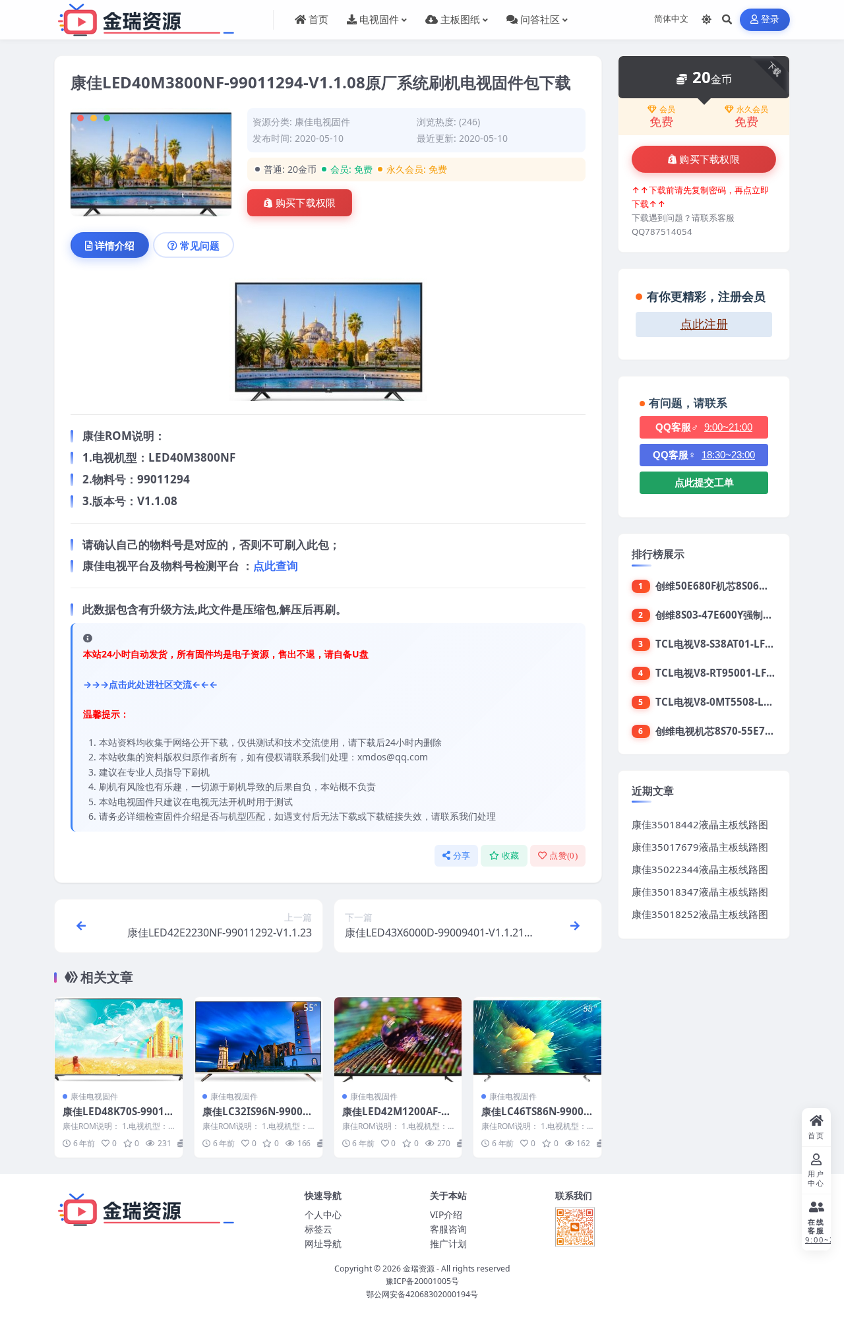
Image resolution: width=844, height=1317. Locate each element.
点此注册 (704, 324)
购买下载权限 (306, 203)
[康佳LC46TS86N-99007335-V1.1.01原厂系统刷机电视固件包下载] (537, 1039)
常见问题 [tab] (200, 245)
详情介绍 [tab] (115, 245)
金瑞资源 (419, 1268)
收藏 (511, 856)
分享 (462, 856)
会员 (667, 109)
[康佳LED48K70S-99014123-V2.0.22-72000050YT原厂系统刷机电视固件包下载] (119, 1039)
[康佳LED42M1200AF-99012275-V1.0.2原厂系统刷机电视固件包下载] (398, 1039)
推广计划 (448, 1243)
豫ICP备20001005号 (422, 1281)
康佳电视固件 (322, 121)
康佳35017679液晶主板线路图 (700, 846)
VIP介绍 (446, 1214)
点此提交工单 (704, 482)
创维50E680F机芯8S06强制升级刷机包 (741, 585)
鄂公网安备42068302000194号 (422, 1294)
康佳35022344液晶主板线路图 (700, 869)
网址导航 (323, 1243)
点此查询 (275, 565)
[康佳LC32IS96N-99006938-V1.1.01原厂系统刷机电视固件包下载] (258, 1039)
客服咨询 (448, 1229)
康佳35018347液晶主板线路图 (700, 891)
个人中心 (323, 1214)
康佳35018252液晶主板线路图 (700, 914)
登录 (770, 19)
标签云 (318, 1229)
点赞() (563, 856)
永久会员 (752, 109)
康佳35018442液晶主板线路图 (700, 824)
